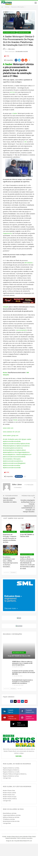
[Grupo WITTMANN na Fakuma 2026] (27, 527)
